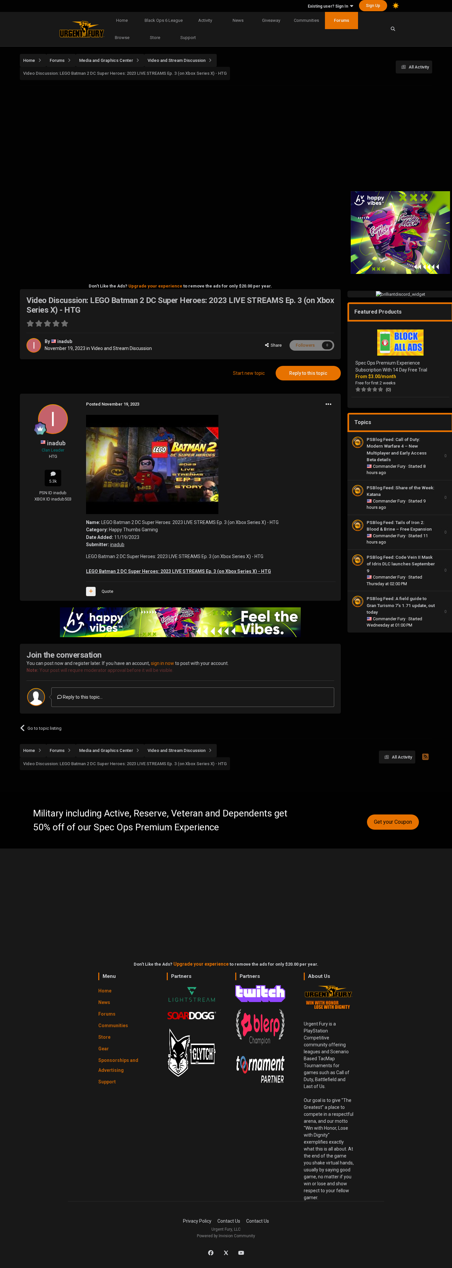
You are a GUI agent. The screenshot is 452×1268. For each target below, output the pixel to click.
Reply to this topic (308, 373)
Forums (341, 20)
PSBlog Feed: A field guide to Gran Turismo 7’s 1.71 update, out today (401, 605)
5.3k (53, 481)
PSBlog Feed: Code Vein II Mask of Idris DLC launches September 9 (401, 563)
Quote (107, 591)
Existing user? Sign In (329, 6)
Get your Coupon (393, 822)
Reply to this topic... (82, 697)
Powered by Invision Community (226, 1236)
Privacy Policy (197, 1221)
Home (122, 20)
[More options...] (329, 404)
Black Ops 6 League (164, 20)
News (238, 20)
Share (275, 345)
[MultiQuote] (91, 591)
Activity (205, 20)
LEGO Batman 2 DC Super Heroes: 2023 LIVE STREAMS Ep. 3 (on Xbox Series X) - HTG (178, 571)
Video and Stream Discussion (121, 348)
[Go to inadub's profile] (33, 345)
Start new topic (249, 373)
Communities (306, 20)
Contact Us (228, 1221)
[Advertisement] (226, 136)
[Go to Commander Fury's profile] (357, 442)
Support (188, 37)
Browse (122, 37)
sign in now (162, 663)
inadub (64, 341)
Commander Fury (389, 466)
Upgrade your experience (155, 286)
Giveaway (271, 20)
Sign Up (373, 5)
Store (155, 37)
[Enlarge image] (152, 463)
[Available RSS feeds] (425, 757)
